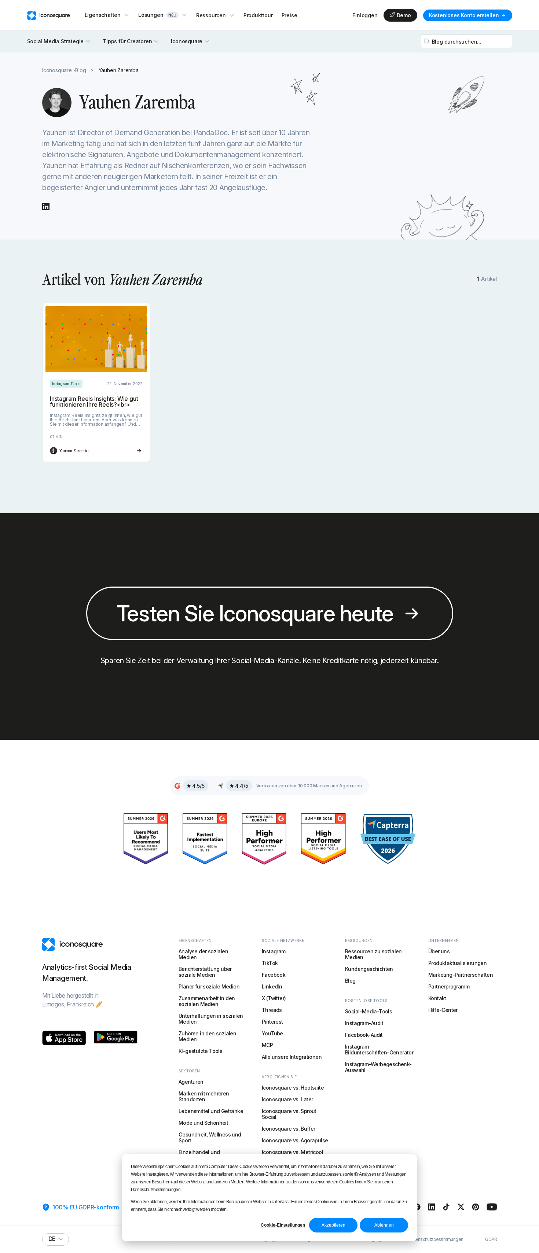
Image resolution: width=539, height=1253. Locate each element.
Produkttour (258, 15)
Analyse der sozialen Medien (203, 954)
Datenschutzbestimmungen (435, 1239)
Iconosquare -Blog (64, 70)
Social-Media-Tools (368, 1011)
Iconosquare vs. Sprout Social (289, 1114)
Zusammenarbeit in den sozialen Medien (207, 1001)
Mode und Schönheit (203, 1123)
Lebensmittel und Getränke (211, 1111)
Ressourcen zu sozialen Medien (373, 954)
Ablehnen (384, 1225)
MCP (267, 1045)
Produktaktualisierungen (457, 963)
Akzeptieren (333, 1225)
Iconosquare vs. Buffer (288, 1129)
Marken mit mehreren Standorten (204, 1096)
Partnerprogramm (448, 986)
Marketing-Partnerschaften (460, 975)
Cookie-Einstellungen (283, 1225)
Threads (272, 1010)
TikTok (270, 963)
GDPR (491, 1239)
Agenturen (191, 1082)
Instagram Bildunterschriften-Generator (379, 1049)
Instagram (274, 951)
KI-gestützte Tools (200, 1051)
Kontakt (437, 998)
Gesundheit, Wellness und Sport (210, 1137)
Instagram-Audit (364, 1023)
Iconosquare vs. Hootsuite (293, 1087)
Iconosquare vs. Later (287, 1099)
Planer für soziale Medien (209, 986)
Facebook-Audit (364, 1035)
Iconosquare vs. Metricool (292, 1152)
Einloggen (364, 15)
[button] (107, 15)
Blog (350, 980)
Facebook (273, 975)
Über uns (439, 951)
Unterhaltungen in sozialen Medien (211, 1019)
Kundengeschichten (369, 969)
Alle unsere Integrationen (292, 1057)
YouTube (272, 1033)
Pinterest (272, 1022)
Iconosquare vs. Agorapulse (295, 1140)
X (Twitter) (274, 998)
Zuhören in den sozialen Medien (207, 1036)
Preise (289, 15)
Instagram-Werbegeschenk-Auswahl (378, 1067)
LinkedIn (272, 986)
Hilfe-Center (443, 1010)
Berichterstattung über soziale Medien (205, 972)
